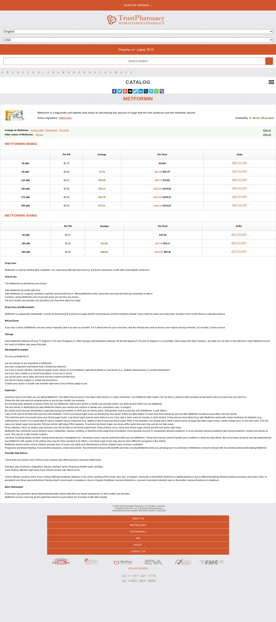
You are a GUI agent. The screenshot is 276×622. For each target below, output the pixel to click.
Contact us (138, 551)
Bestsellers (138, 525)
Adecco (39, 134)
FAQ (138, 538)
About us (138, 518)
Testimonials (138, 531)
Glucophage (51, 130)
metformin (65, 117)
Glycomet (64, 130)
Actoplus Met (37, 130)
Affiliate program (138, 568)
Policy (138, 545)
